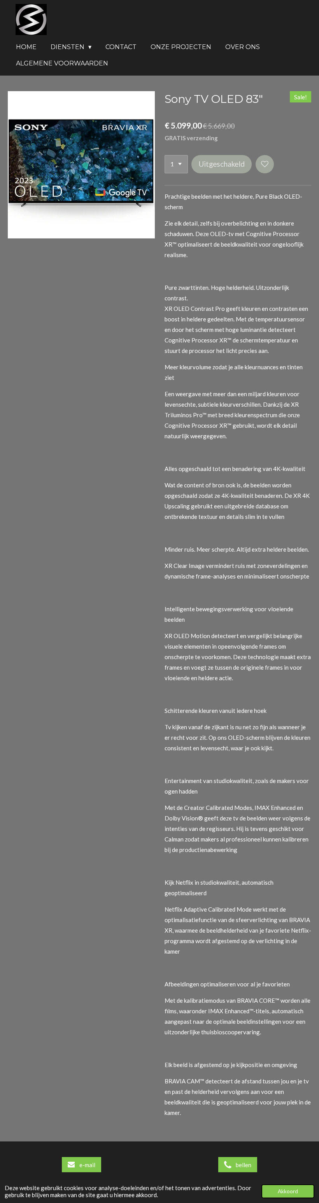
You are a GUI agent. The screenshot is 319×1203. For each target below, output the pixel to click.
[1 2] (176, 164)
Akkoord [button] (288, 1191)
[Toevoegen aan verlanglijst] (265, 164)
